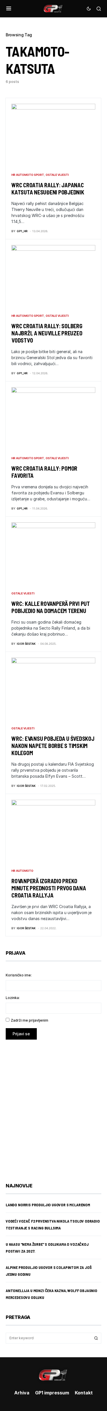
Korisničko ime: (19, 975)
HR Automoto (22, 870)
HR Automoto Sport (27, 174)
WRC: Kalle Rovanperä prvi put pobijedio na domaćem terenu (50, 607)
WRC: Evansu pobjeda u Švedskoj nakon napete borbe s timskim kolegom (52, 745)
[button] (9, 8)
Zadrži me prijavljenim (29, 1020)
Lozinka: (13, 998)
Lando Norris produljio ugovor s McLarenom (48, 1204)
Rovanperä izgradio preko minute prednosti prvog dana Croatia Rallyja (48, 888)
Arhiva (21, 1393)
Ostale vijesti (57, 174)
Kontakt (84, 1393)
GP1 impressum (52, 1393)
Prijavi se (21, 1033)
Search (96, 1338)
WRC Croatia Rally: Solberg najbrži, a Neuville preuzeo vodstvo (46, 333)
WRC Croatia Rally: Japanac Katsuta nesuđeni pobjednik (47, 189)
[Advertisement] (53, 1107)
